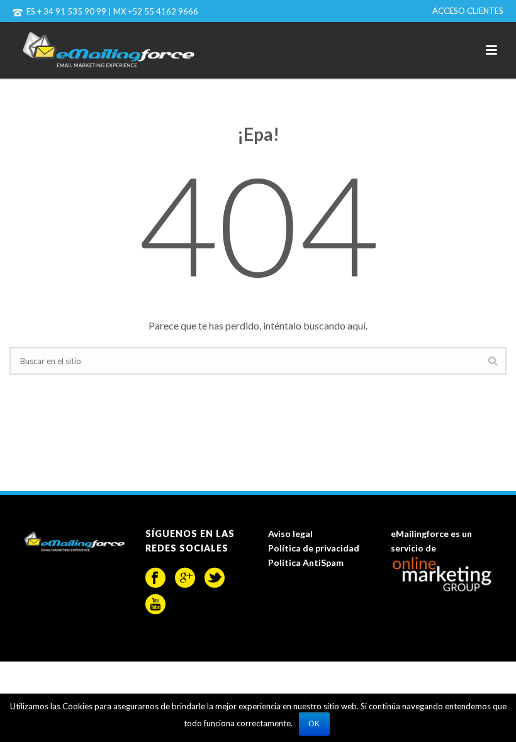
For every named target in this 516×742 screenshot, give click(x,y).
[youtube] (155, 604)
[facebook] (155, 578)
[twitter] (215, 578)
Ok (314, 723)
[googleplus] (185, 578)
